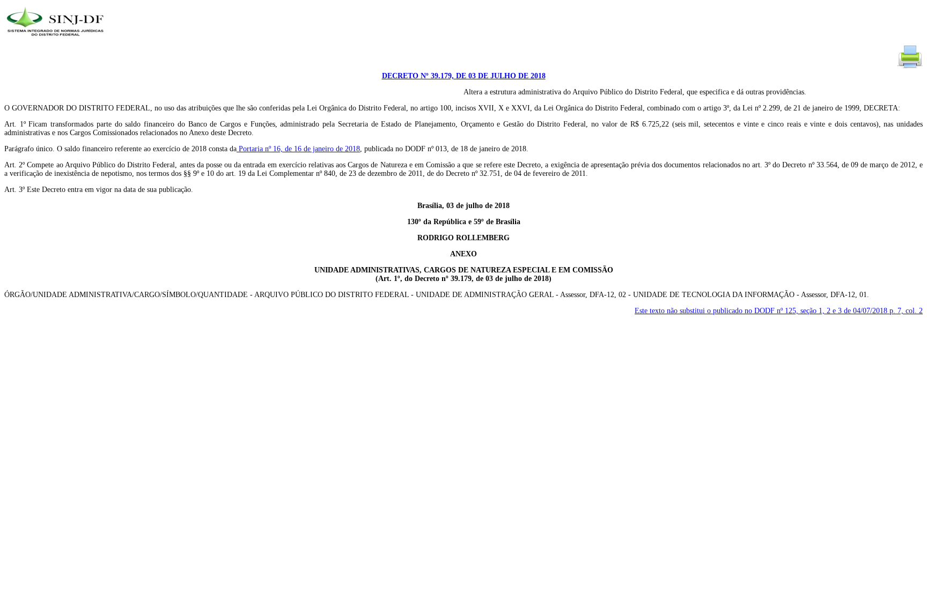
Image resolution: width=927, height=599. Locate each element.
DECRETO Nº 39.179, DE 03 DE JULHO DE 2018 (464, 76)
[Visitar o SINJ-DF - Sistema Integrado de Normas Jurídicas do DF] (56, 39)
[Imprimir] (910, 67)
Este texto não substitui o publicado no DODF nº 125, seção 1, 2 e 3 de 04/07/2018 (779, 311)
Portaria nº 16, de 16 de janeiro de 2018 (298, 149)
